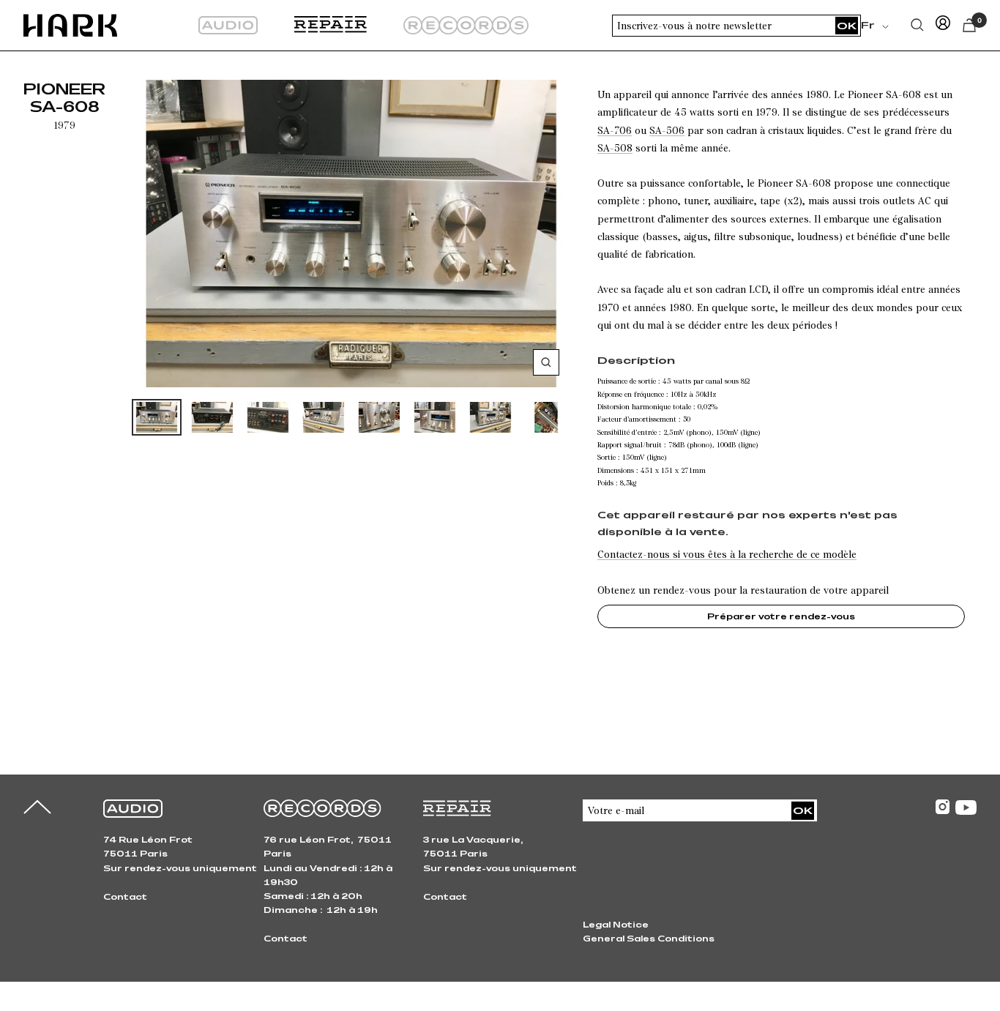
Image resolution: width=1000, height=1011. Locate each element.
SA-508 (615, 147)
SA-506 (666, 130)
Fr (868, 25)
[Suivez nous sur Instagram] (942, 807)
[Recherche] (917, 24)
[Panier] (969, 25)
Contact (125, 896)
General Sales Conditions (648, 938)
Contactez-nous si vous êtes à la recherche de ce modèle (727, 554)
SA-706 (614, 130)
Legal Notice (616, 924)
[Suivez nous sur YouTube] (966, 807)
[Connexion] (943, 25)
